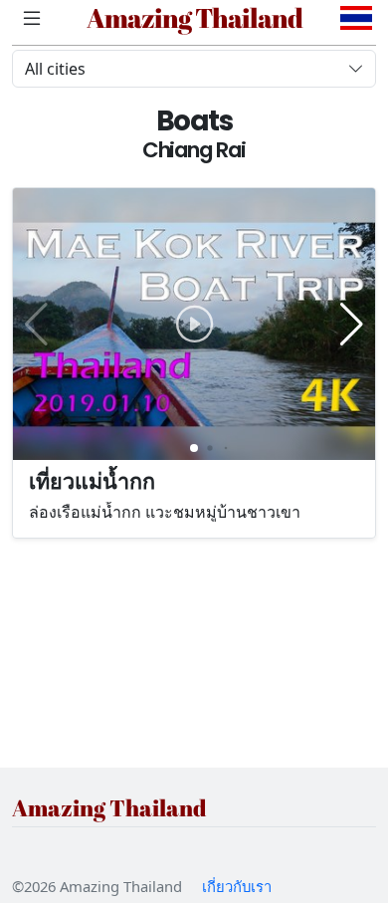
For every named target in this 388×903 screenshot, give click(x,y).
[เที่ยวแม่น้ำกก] (194, 324)
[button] (351, 324)
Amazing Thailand (194, 18)
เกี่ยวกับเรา (237, 886)
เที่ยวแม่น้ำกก (92, 480)
